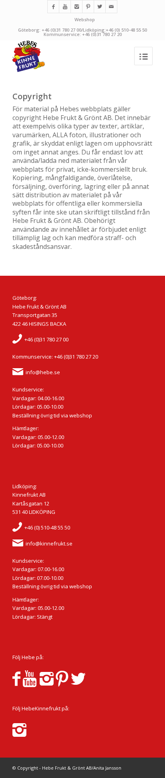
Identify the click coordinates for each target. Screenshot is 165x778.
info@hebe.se (43, 372)
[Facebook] (53, 6)
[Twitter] (99, 6)
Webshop (84, 19)
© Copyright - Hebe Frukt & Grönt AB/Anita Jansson (66, 768)
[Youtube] (64, 6)
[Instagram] (76, 6)
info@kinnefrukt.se (49, 543)
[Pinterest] (88, 6)
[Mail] (111, 6)
